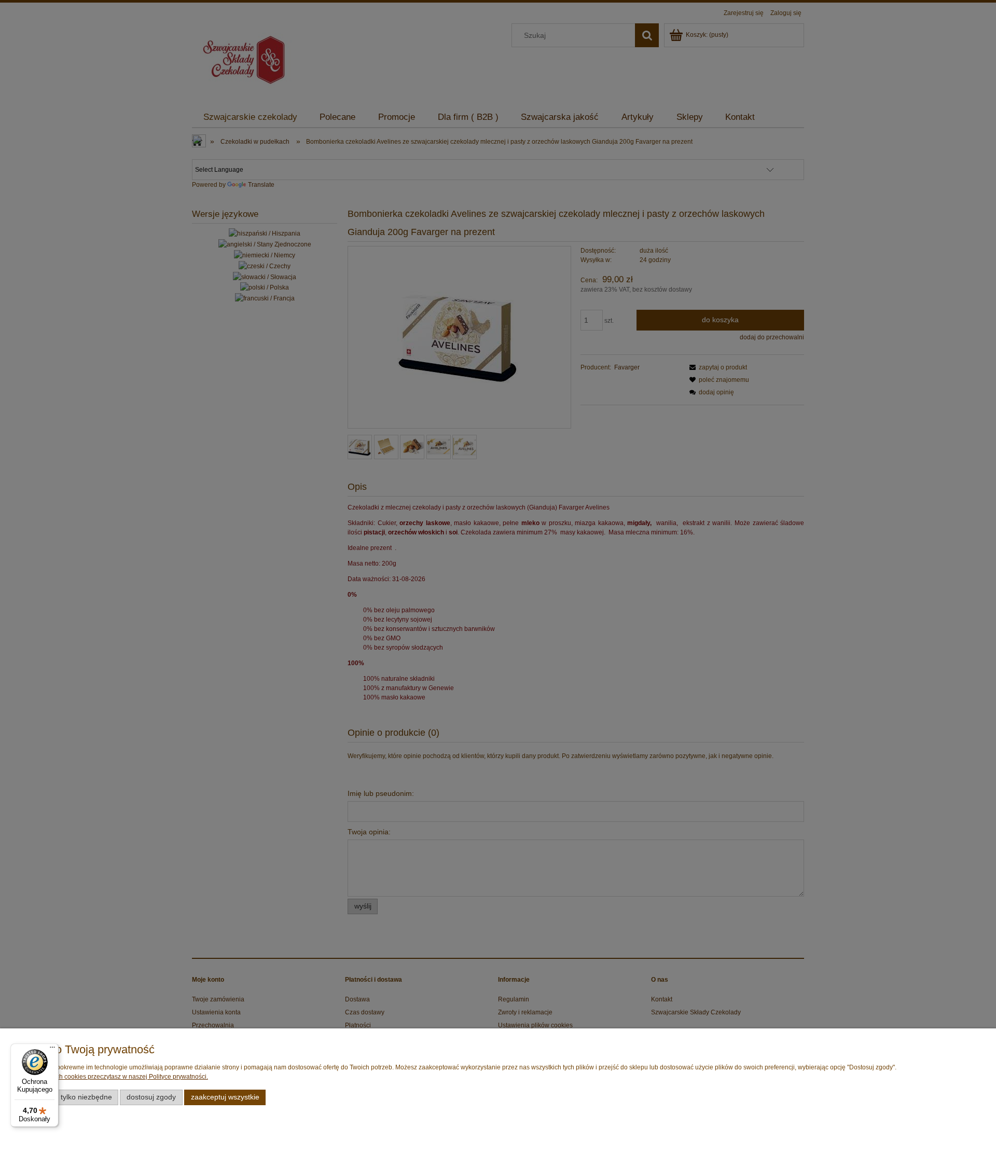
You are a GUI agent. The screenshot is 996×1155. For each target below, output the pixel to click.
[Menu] (52, 1049)
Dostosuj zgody (151, 1097)
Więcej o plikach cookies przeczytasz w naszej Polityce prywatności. (112, 1076)
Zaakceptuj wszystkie (225, 1097)
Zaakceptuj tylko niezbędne (67, 1097)
